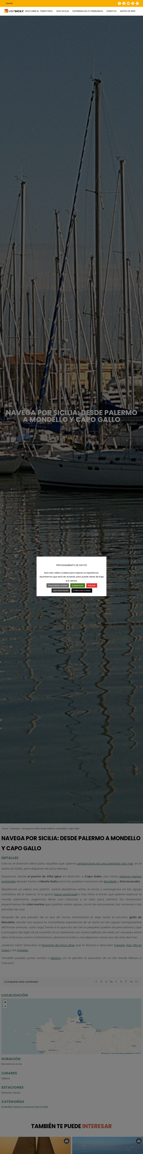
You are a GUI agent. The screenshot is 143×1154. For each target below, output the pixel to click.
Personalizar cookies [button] (57, 585)
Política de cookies (81, 590)
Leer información (61, 590)
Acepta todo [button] (77, 585)
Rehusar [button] (92, 585)
